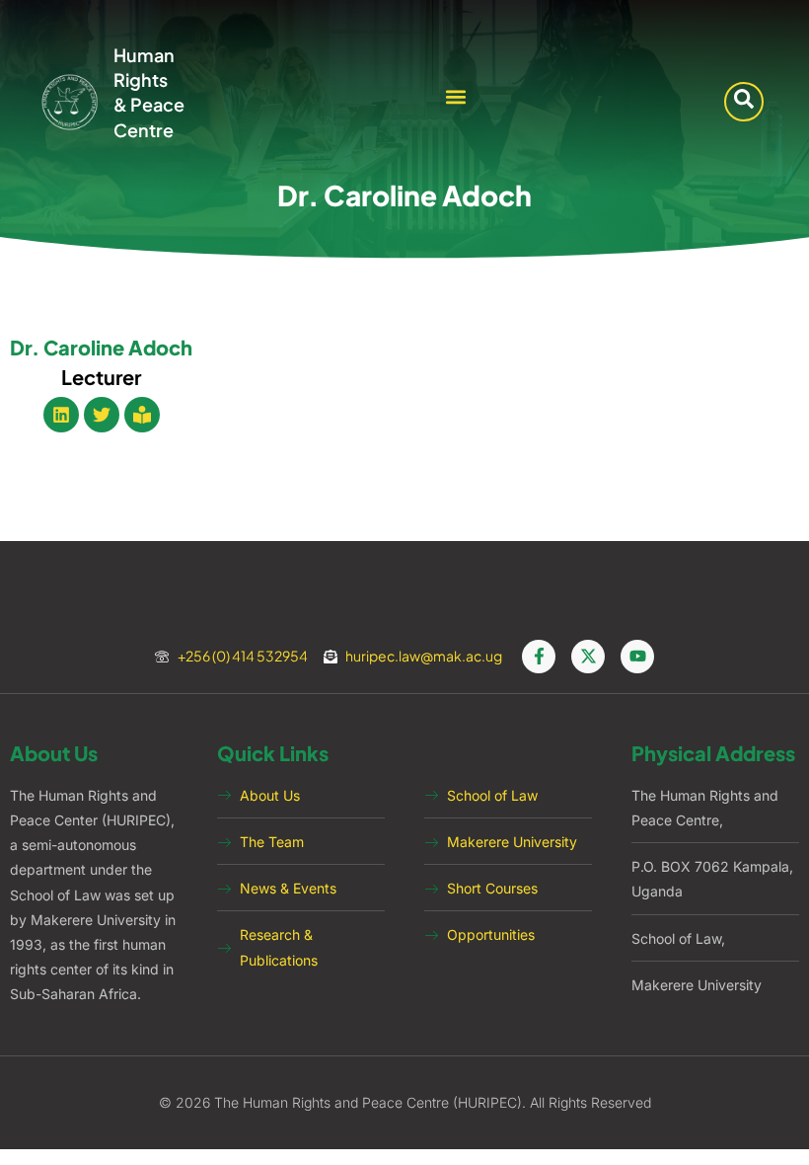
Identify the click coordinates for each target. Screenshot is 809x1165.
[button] (456, 97)
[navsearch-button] (744, 101)
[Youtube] (637, 656)
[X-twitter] (588, 656)
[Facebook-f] (538, 656)
